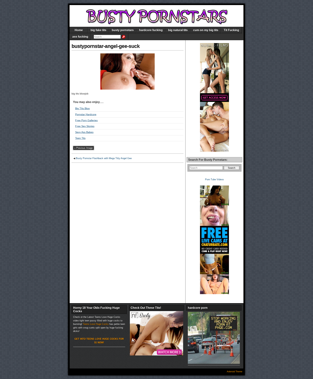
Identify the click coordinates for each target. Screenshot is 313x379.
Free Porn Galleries (86, 120)
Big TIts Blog (82, 108)
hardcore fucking (151, 30)
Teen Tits (80, 138)
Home (79, 30)
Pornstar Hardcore (85, 114)
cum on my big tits (205, 30)
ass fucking (80, 36)
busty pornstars (123, 30)
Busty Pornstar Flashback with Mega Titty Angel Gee (104, 158)
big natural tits (178, 30)
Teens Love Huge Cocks (96, 324)
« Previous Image (83, 148)
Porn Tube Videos (214, 179)
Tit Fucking (231, 30)
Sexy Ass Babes (84, 132)
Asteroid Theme (234, 371)
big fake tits (98, 30)
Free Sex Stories (84, 126)
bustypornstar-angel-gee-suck (106, 46)
